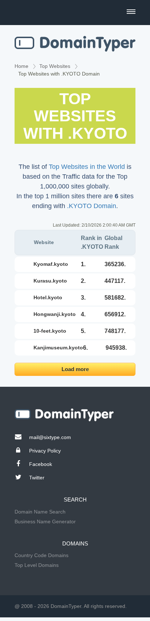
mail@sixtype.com (50, 437)
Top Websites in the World (87, 166)
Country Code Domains (41, 555)
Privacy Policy (45, 451)
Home (21, 66)
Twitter (36, 477)
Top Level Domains (37, 565)
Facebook (40, 464)
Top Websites (54, 66)
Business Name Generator (45, 521)
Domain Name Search (40, 512)
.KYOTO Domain (91, 206)
